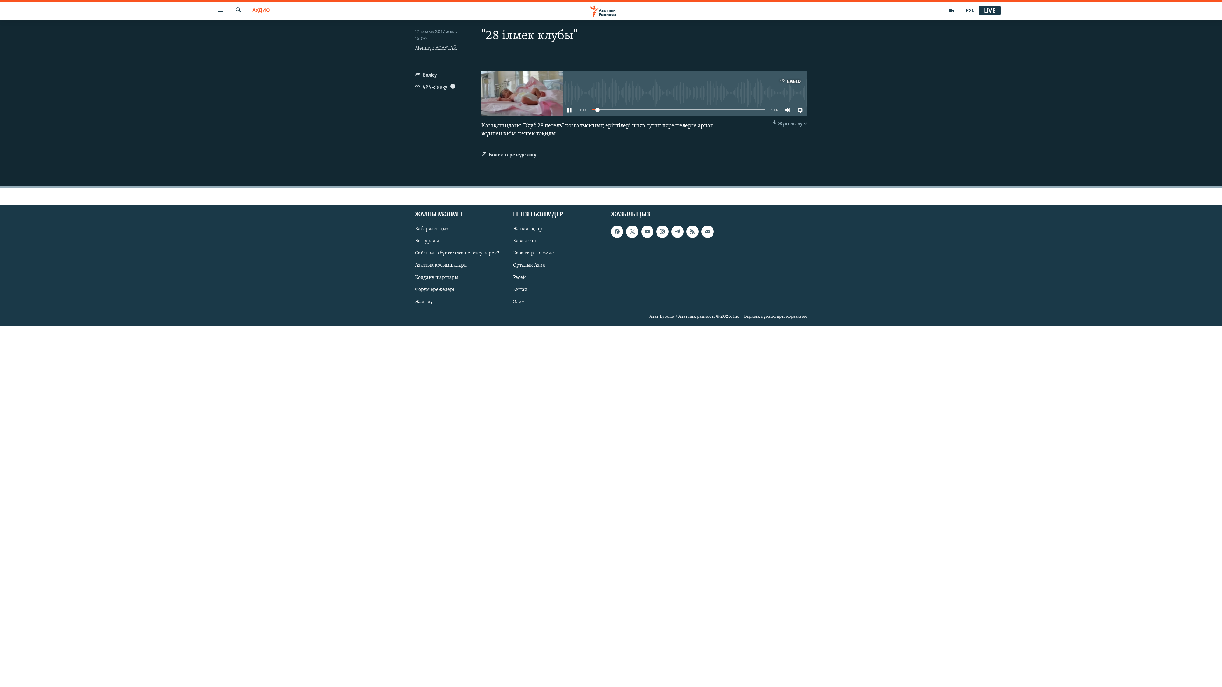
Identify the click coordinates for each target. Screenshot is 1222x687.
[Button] (426, 77)
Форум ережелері (434, 289)
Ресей (519, 277)
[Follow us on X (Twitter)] (632, 232)
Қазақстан (525, 241)
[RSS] (692, 232)
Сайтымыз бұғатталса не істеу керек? (457, 253)
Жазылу (424, 301)
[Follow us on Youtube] (647, 232)
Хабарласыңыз (431, 229)
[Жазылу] (707, 232)
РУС (970, 10)
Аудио (261, 11)
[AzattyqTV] (951, 11)
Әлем (519, 301)
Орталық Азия (529, 265)
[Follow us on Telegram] (677, 232)
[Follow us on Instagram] (662, 232)
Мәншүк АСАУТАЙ (436, 48)
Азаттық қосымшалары (441, 265)
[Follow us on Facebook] (617, 232)
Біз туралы (427, 241)
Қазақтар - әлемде (533, 253)
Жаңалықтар (527, 229)
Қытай (520, 289)
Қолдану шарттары (436, 277)
